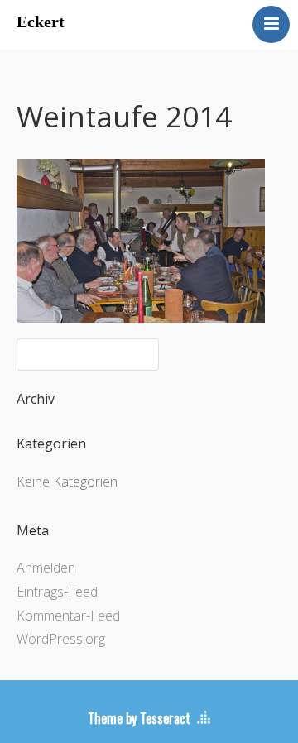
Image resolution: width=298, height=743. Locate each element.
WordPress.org (61, 639)
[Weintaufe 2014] (141, 318)
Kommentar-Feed (68, 615)
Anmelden (46, 567)
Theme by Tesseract (139, 718)
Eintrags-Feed (57, 591)
